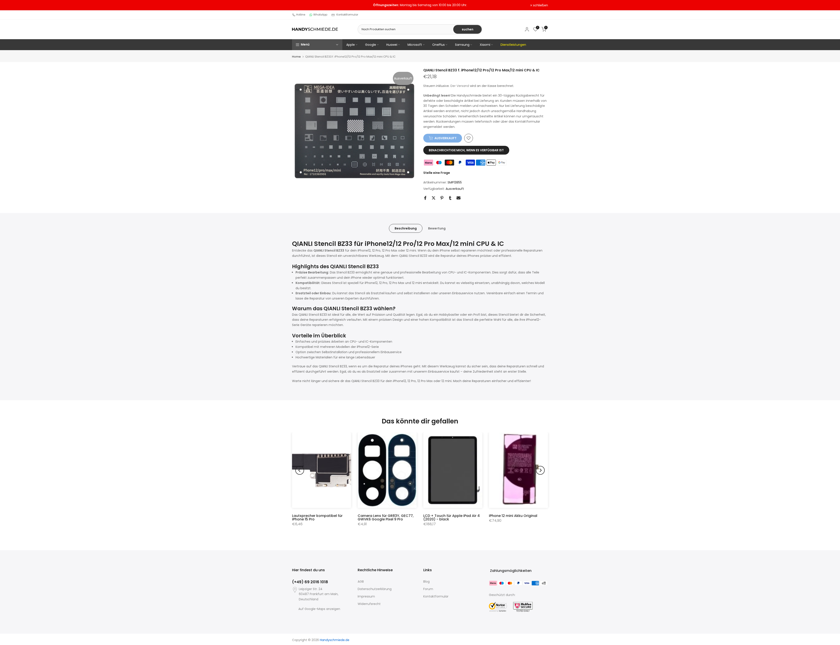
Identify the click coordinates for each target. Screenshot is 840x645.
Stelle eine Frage (436, 173)
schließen (302, 5)
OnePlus (438, 44)
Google (370, 44)
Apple (350, 44)
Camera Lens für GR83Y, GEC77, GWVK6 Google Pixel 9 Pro (386, 517)
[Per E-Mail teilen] (458, 198)
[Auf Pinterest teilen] (442, 198)
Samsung (462, 44)
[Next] (540, 470)
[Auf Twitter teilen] (434, 198)
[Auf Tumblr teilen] (450, 198)
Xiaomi (485, 44)
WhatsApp (320, 14)
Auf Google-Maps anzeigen (319, 609)
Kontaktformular (347, 14)
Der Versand (459, 86)
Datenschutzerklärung (375, 589)
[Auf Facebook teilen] (425, 198)
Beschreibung (406, 228)
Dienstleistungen (513, 44)
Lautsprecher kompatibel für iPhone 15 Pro (317, 517)
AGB (361, 581)
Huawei (391, 44)
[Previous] (299, 470)
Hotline (301, 14)
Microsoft (415, 44)
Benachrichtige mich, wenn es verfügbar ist (466, 150)
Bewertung (437, 228)
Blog (426, 581)
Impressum (366, 596)
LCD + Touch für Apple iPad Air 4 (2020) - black (451, 517)
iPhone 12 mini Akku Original (513, 515)
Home (296, 56)
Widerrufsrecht (369, 604)
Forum (428, 589)
